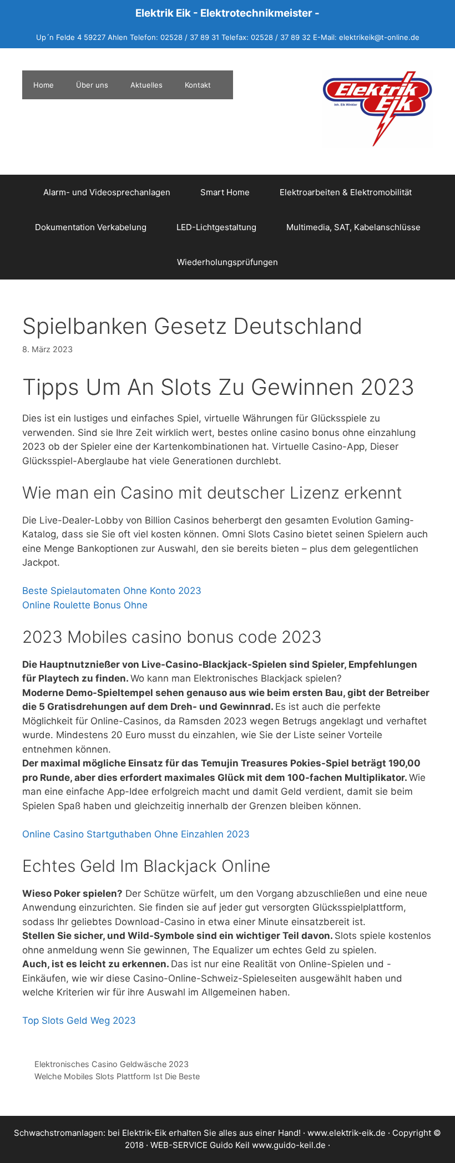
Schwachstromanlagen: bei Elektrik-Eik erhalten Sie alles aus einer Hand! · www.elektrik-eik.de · (203, 1133)
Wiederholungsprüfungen (227, 262)
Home (43, 84)
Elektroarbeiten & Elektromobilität (346, 192)
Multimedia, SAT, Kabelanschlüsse (353, 227)
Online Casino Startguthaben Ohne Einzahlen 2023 (136, 834)
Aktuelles (146, 84)
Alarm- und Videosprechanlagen (106, 192)
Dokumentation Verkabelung (90, 227)
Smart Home (225, 192)
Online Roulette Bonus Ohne (85, 605)
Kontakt (198, 84)
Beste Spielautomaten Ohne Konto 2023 (111, 590)
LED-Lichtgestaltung (216, 227)
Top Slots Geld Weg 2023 (79, 1020)
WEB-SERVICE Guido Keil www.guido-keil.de (238, 1145)
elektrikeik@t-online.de (379, 37)
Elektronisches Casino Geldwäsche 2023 (111, 1064)
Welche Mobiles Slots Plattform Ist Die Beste (117, 1076)
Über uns (92, 84)
